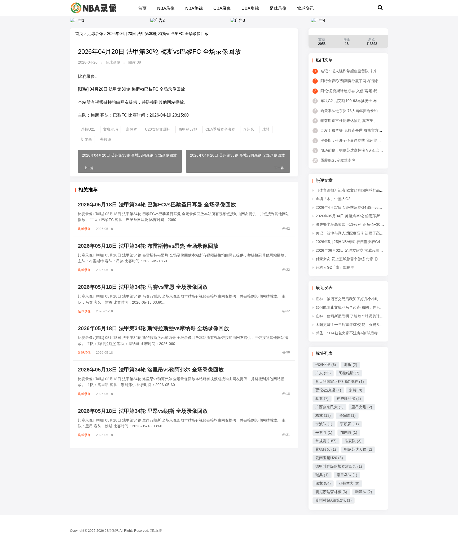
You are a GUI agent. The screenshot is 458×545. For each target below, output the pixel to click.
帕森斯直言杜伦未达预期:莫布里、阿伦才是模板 (356, 120)
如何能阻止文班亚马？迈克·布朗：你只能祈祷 (353, 307)
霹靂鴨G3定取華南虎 (334, 160)
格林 (323, 415)
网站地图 (156, 531)
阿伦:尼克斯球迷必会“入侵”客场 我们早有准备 (355, 91)
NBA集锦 (194, 8)
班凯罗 (349, 424)
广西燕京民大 (329, 407)
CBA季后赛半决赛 (220, 129)
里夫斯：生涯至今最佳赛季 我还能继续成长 (353, 140)
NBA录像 (166, 8)
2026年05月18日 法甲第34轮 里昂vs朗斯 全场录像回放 (143, 411)
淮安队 (353, 441)
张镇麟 (347, 415)
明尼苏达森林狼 (331, 492)
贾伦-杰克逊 (328, 390)
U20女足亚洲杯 (157, 129)
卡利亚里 (325, 364)
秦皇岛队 (347, 475)
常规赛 (326, 441)
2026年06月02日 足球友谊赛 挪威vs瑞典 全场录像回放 (361, 250)
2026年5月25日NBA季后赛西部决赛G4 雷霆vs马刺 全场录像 (366, 242)
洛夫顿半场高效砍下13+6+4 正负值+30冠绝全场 (355, 224)
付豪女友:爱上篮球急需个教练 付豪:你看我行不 (354, 259)
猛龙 (323, 483)
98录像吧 (111, 531)
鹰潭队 (363, 492)
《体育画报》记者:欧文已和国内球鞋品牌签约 (353, 190)
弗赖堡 (105, 139)
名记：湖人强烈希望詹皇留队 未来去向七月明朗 (356, 71)
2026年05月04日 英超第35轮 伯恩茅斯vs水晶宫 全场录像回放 (367, 216)
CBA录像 (222, 8)
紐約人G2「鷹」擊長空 (335, 267)
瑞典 (322, 475)
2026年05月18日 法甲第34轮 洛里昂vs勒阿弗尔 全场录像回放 (151, 370)
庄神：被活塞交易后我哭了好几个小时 (347, 299)
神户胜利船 (349, 398)
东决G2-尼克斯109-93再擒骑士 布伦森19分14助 (357, 101)
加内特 (348, 432)
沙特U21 (88, 129)
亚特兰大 (349, 483)
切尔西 (86, 139)
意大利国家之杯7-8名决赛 (339, 381)
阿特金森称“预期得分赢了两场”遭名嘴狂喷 (352, 81)
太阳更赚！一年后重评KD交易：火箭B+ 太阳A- (354, 324)
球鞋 (266, 129)
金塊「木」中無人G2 (333, 199)
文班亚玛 (110, 129)
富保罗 (131, 129)
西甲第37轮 (187, 129)
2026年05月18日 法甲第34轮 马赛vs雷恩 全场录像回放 (143, 287)
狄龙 (322, 398)
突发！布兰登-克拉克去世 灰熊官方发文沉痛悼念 (357, 130)
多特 (355, 390)
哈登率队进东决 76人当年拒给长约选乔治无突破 (357, 111)
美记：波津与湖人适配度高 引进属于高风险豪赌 (355, 233)
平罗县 (323, 432)
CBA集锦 (250, 8)
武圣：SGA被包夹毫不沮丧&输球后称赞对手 (352, 333)
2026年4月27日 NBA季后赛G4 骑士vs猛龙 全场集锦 (359, 207)
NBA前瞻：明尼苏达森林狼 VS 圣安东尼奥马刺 (356, 150)
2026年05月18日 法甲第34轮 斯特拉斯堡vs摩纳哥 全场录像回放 (153, 328)
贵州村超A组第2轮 (333, 500)
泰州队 (248, 129)
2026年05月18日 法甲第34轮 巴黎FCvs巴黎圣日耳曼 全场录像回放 (157, 204)
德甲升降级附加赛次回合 (338, 466)
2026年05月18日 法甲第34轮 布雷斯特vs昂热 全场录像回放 (148, 246)
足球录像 (278, 8)
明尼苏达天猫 (358, 449)
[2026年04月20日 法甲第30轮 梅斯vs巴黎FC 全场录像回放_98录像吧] (93, 8)
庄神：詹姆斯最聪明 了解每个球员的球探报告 (353, 316)
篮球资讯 (305, 8)
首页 (142, 8)
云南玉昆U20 (329, 458)
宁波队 (323, 424)
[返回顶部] (447, 431)
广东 (323, 373)
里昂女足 (361, 407)
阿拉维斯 (349, 373)
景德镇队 (325, 449)
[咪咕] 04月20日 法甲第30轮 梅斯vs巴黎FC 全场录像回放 (131, 89)
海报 (350, 364)
